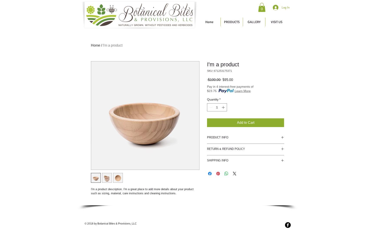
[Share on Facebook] (209, 173)
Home (95, 45)
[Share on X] (234, 173)
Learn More (243, 91)
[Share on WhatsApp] (226, 173)
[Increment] (223, 107)
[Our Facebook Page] (288, 225)
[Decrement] (210, 107)
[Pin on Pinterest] (218, 173)
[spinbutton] (217, 107)
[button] (262, 7)
